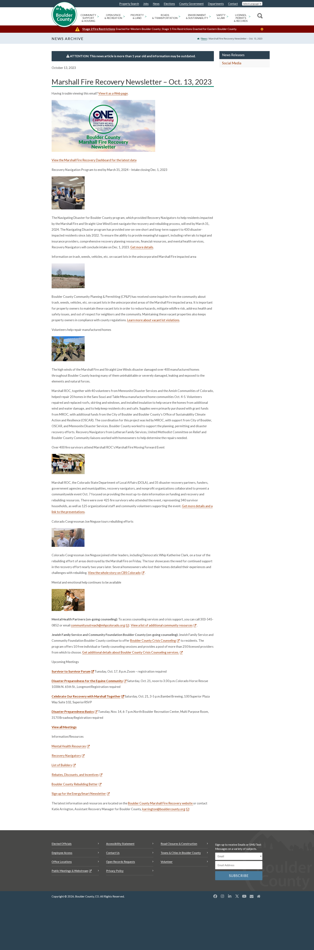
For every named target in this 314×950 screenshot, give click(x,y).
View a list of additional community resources (162, 625)
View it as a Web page (113, 93)
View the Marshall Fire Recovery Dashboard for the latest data (94, 160)
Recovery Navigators (66, 755)
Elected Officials (62, 843)
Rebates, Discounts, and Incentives (75, 775)
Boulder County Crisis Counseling (153, 640)
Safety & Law (221, 16)
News (156, 3)
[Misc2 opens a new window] (258, 896)
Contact (233, 3)
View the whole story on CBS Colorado (114, 573)
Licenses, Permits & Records (241, 18)
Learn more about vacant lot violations (153, 320)
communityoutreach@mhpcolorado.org (98, 625)
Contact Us (113, 852)
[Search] (259, 16)
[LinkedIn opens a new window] (229, 896)
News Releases (233, 55)
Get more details (141, 247)
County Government (191, 3)
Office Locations (62, 861)
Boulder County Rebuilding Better (75, 784)
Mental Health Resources (69, 746)
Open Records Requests (120, 861)
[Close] (263, 29)
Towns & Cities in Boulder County (181, 852)
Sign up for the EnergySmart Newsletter (79, 793)
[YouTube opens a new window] (244, 896)
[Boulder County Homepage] (64, 14)
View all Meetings (64, 727)
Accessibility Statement (120, 843)
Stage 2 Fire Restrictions (98, 29)
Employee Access (62, 852)
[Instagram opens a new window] (222, 896)
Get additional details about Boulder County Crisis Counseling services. (130, 652)
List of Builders (62, 765)
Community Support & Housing (88, 18)
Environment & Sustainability (197, 16)
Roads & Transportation (165, 16)
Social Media (231, 63)
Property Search (129, 3)
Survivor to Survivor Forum (71, 671)
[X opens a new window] (237, 896)
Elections (169, 3)
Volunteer (167, 861)
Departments (216, 3)
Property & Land (137, 16)
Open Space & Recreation (113, 16)
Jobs (146, 3)
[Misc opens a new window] (251, 896)
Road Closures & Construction (179, 843)
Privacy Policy (115, 870)
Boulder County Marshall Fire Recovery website (160, 803)
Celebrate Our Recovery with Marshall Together (86, 696)
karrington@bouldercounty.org (163, 809)
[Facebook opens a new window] (215, 896)
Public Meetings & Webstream (70, 870)
